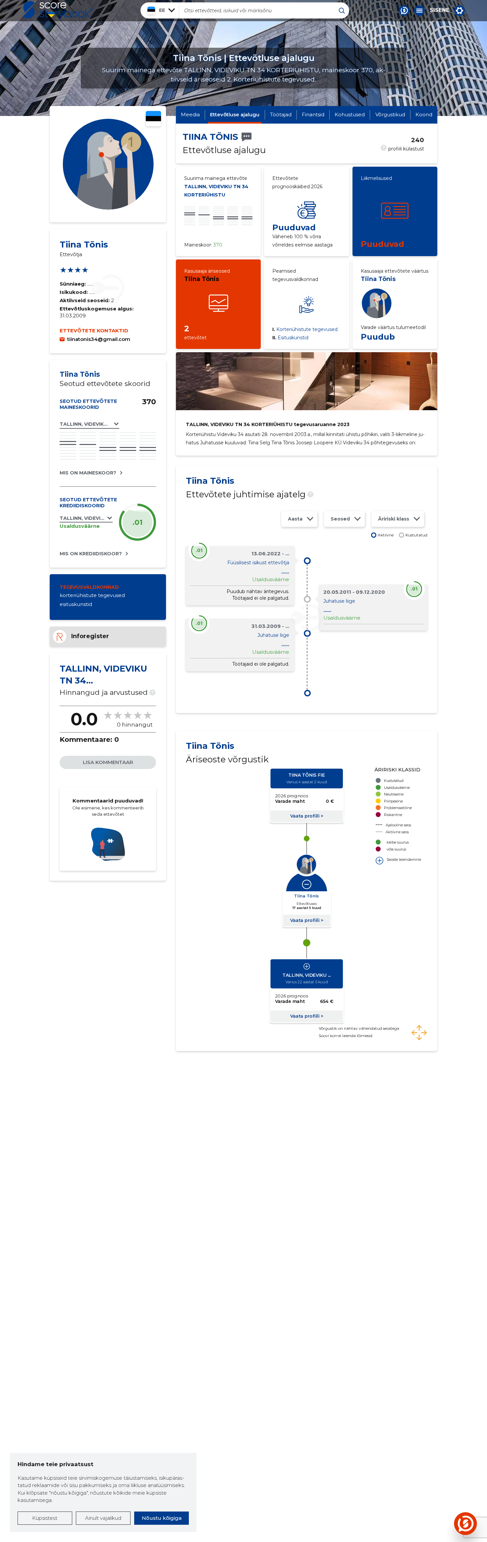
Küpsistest (44, 1518)
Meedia (190, 114)
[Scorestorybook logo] (58, 10)
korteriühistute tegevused (92, 595)
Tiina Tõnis (201, 279)
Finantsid (313, 114)
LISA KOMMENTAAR (108, 762)
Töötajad (281, 114)
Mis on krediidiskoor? (91, 554)
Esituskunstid (290, 338)
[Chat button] (404, 10)
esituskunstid (76, 604)
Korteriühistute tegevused (305, 329)
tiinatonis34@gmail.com (98, 339)
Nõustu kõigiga (162, 1518)
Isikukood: (74, 292)
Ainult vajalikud (103, 1518)
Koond (423, 114)
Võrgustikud (390, 114)
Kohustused (350, 114)
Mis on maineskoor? (88, 473)
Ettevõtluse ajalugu (234, 114)
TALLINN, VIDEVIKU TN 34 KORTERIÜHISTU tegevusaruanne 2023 (268, 424)
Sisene (439, 10)
